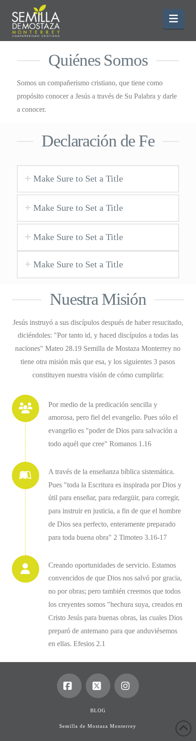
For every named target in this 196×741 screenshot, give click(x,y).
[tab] (98, 179)
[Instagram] (126, 685)
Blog (98, 710)
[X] (98, 685)
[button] (174, 19)
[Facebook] (69, 685)
